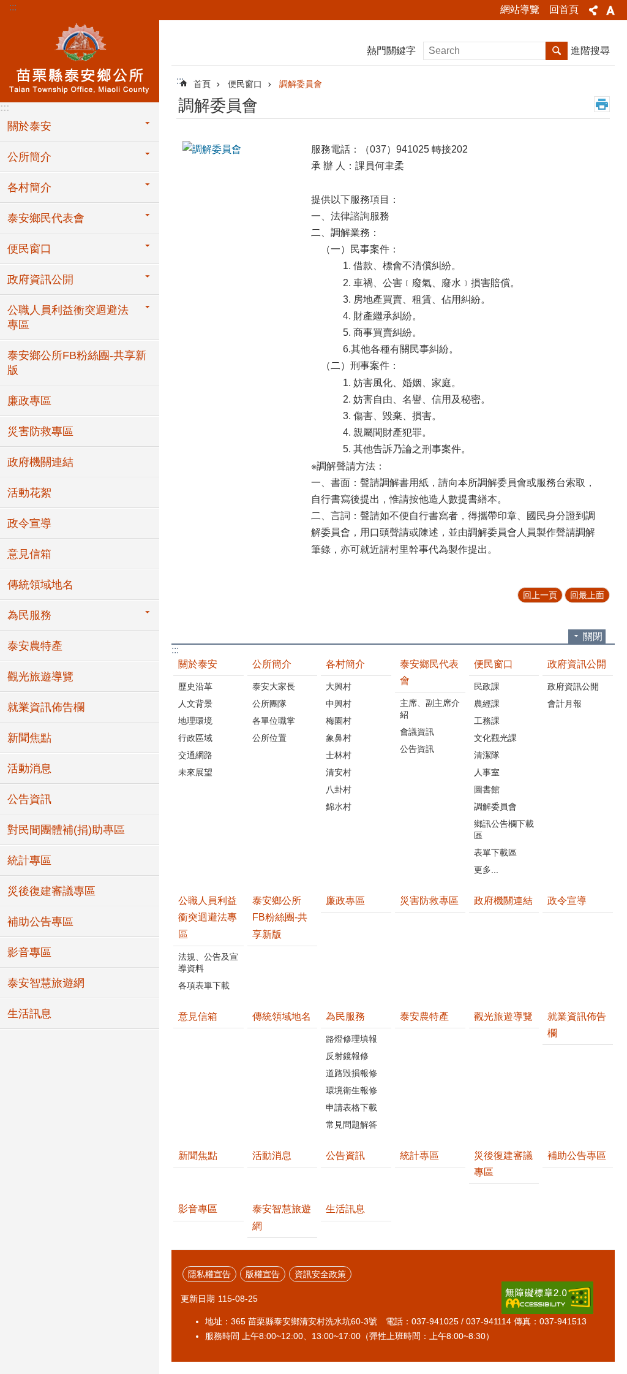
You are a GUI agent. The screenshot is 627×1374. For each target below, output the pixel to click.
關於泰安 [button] (29, 126)
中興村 (338, 703)
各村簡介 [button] (29, 187)
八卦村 (338, 789)
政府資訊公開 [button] (40, 279)
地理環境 (195, 721)
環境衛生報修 (351, 1090)
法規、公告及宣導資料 (208, 962)
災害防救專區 (40, 431)
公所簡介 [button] (29, 157)
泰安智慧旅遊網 (45, 983)
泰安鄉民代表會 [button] (45, 218)
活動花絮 (29, 493)
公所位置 (269, 738)
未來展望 (195, 772)
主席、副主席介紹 (430, 708)
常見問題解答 (351, 1124)
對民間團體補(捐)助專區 (66, 830)
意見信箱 (29, 554)
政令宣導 (29, 523)
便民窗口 (245, 84)
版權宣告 (263, 1274)
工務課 (487, 721)
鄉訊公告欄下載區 (504, 829)
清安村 (338, 772)
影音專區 (29, 952)
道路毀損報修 (351, 1073)
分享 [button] (593, 10)
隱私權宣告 (209, 1274)
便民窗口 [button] (29, 249)
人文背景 (195, 703)
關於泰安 (197, 664)
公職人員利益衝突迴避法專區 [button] (68, 317)
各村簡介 (345, 664)
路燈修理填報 (351, 1039)
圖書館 (487, 789)
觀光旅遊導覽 (40, 676)
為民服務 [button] (29, 615)
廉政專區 (29, 401)
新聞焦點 (29, 738)
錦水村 (338, 806)
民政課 (487, 686)
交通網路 (195, 755)
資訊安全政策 (320, 1274)
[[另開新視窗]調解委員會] (243, 149)
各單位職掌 (273, 721)
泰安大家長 (273, 686)
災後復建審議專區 (51, 891)
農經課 (487, 703)
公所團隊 (269, 703)
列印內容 (602, 104)
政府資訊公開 (576, 664)
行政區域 (195, 738)
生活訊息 (29, 1014)
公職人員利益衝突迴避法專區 (207, 917)
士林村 (338, 755)
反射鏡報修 (347, 1056)
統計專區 (29, 860)
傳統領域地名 (40, 585)
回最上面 (587, 595)
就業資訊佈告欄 (45, 707)
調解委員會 (300, 84)
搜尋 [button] (557, 51)
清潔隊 (487, 755)
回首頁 (564, 9)
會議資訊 (417, 732)
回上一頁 (540, 595)
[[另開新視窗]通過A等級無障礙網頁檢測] (547, 1297)
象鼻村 (338, 738)
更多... (486, 870)
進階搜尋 (590, 50)
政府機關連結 (40, 462)
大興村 (338, 686)
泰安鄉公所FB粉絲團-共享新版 (76, 362)
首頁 (202, 84)
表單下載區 (495, 852)
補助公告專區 (40, 922)
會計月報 (564, 703)
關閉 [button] (593, 636)
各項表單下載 (204, 985)
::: (13, 7)
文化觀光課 (495, 738)
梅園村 (338, 721)
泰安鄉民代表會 (429, 672)
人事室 (487, 772)
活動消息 (29, 768)
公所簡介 (271, 664)
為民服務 (345, 1016)
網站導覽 (519, 9)
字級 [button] (610, 10)
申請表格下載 (351, 1107)
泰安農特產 (34, 646)
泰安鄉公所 (79, 59)
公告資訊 (29, 799)
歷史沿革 (195, 686)
